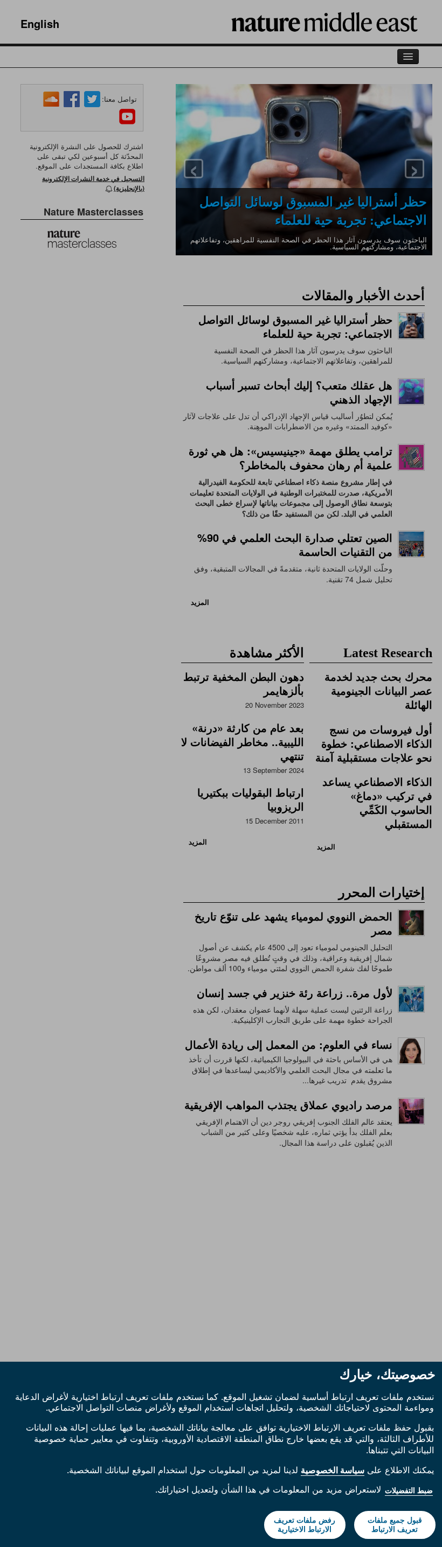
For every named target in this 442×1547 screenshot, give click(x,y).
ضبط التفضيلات (409, 1490)
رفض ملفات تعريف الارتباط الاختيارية (304, 1525)
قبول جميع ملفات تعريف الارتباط (395, 1525)
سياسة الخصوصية (332, 1470)
